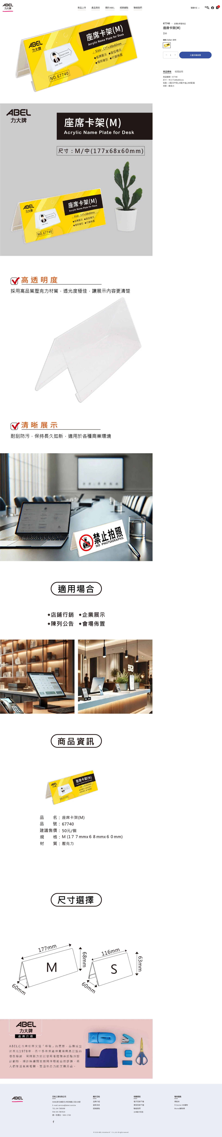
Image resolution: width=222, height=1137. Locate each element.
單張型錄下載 (139, 1105)
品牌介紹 (96, 1101)
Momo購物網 (179, 1108)
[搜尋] (208, 8)
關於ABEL (109, 7)
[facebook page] (213, 8)
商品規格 (167, 71)
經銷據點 (124, 7)
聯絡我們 (138, 7)
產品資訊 (95, 7)
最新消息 (96, 1105)
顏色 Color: (169, 40)
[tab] (169, 71)
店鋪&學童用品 (180, 23)
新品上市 (82, 7)
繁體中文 (194, 8)
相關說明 (179, 71)
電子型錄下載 (139, 1101)
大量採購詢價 (195, 55)
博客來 (177, 1101)
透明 (166, 45)
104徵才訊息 (138, 1112)
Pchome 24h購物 (181, 1105)
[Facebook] (53, 1121)
